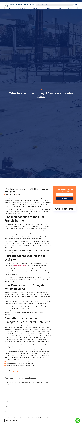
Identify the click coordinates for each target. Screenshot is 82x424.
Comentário (8, 387)
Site (5, 412)
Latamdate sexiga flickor (21, 265)
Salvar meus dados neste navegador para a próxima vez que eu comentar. (28, 417)
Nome (6, 401)
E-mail (6, 406)
